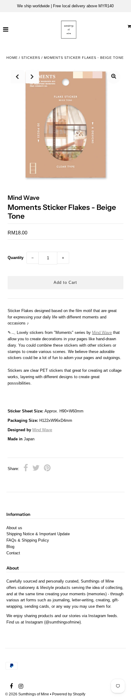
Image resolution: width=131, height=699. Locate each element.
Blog (10, 546)
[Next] (32, 76)
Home (12, 57)
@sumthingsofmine (62, 622)
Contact (13, 553)
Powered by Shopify (68, 694)
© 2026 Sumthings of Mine (27, 694)
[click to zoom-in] (113, 77)
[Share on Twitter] (36, 469)
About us (14, 528)
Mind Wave (42, 430)
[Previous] (17, 76)
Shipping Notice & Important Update (38, 534)
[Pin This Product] (47, 469)
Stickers (30, 57)
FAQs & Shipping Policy (27, 540)
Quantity (15, 257)
